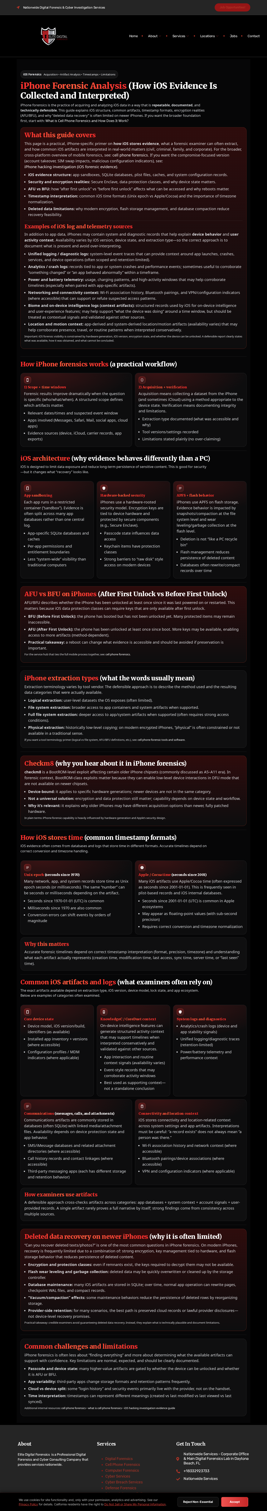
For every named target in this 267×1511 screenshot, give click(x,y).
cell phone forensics (130, 155)
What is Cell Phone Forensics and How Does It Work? (86, 120)
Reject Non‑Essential (198, 1501)
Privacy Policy (28, 1504)
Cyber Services (117, 1476)
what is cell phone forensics (105, 1408)
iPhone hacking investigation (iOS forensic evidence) (70, 166)
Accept (235, 1501)
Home (133, 36)
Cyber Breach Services (124, 1482)
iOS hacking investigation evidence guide (149, 1408)
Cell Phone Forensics (122, 1464)
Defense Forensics (120, 1488)
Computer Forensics (122, 1470)
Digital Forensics (119, 1458)
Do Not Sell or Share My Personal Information (135, 1504)
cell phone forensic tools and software (161, 740)
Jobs (233, 36)
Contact (254, 36)
